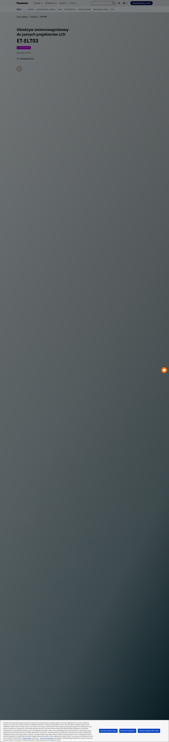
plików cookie (26, 738)
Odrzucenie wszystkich (127, 731)
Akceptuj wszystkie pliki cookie (149, 731)
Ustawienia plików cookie (108, 731)
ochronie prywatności (47, 738)
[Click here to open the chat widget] (164, 370)
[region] (84, 731)
